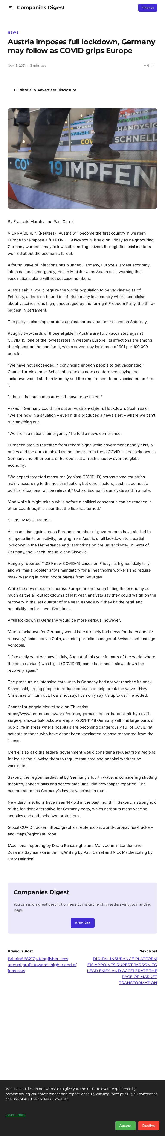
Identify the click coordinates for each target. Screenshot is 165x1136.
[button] (10, 8)
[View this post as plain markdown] (146, 65)
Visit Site (82, 923)
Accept (125, 1126)
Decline (148, 1126)
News (13, 32)
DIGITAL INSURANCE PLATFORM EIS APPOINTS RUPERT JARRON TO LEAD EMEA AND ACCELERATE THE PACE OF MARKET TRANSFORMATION (122, 970)
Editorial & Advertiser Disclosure (46, 90)
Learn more (16, 1114)
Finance (148, 7)
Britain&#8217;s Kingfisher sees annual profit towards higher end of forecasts (42, 964)
